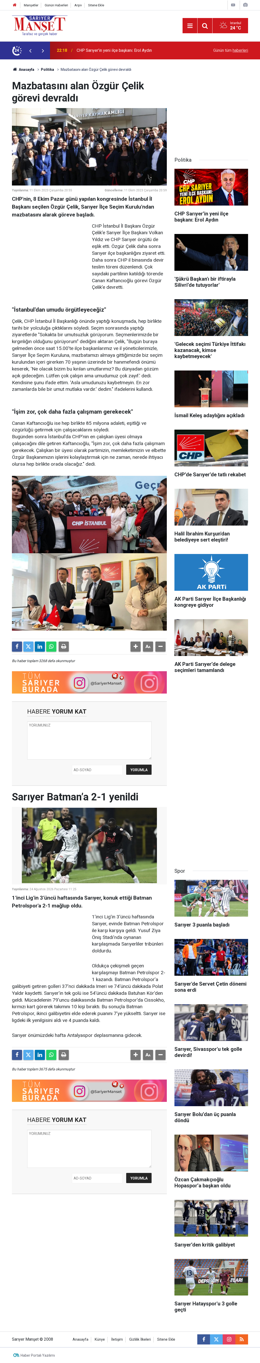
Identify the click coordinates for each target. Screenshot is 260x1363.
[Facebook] (17, 647)
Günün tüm (230, 50)
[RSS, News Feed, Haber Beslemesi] (241, 1339)
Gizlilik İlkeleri (140, 1339)
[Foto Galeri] (245, 5)
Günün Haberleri (56, 5)
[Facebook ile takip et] (203, 1339)
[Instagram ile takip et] (229, 1339)
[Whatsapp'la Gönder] (51, 647)
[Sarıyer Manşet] (40, 25)
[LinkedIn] (40, 647)
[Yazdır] (64, 647)
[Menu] (189, 26)
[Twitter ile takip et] (216, 1339)
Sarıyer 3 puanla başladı (98, 50)
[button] (136, 647)
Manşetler (31, 5)
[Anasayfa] (15, 5)
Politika (47, 70)
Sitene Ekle (96, 5)
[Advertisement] (50, 254)
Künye (100, 1339)
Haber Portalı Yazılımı (38, 1355)
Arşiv (78, 5)
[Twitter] (28, 647)
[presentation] (30, 50)
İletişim (117, 1339)
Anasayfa (26, 70)
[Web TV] (233, 5)
